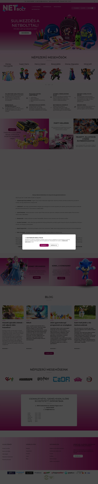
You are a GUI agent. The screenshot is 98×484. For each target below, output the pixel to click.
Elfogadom (43, 245)
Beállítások (53, 245)
